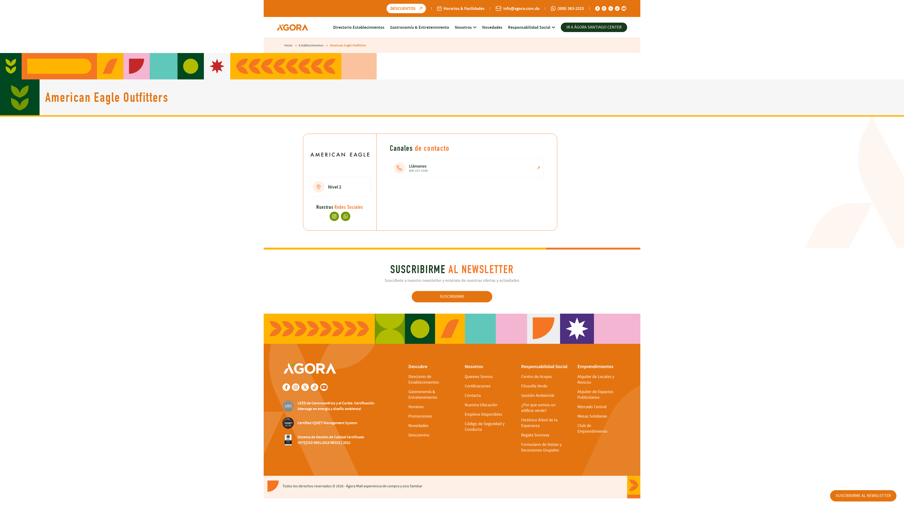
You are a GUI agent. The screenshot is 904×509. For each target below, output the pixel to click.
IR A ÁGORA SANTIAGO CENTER (594, 27)
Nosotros (463, 27)
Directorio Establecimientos (358, 27)
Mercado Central (592, 407)
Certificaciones (478, 386)
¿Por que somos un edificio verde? (538, 407)
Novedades (492, 27)
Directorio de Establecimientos (423, 379)
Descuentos (418, 435)
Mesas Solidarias (592, 416)
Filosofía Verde (534, 386)
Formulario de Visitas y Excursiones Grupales (541, 447)
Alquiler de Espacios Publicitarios (595, 394)
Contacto (473, 395)
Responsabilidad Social (529, 27)
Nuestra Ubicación (481, 405)
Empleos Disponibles (483, 414)
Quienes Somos (479, 376)
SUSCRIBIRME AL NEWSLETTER (863, 495)
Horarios (416, 407)
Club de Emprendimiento (592, 428)
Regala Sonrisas (535, 435)
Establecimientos (311, 45)
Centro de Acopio (536, 376)
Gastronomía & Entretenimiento (419, 27)
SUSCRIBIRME (452, 296)
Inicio (288, 45)
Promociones (420, 416)
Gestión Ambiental (537, 395)
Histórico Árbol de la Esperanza (539, 422)
